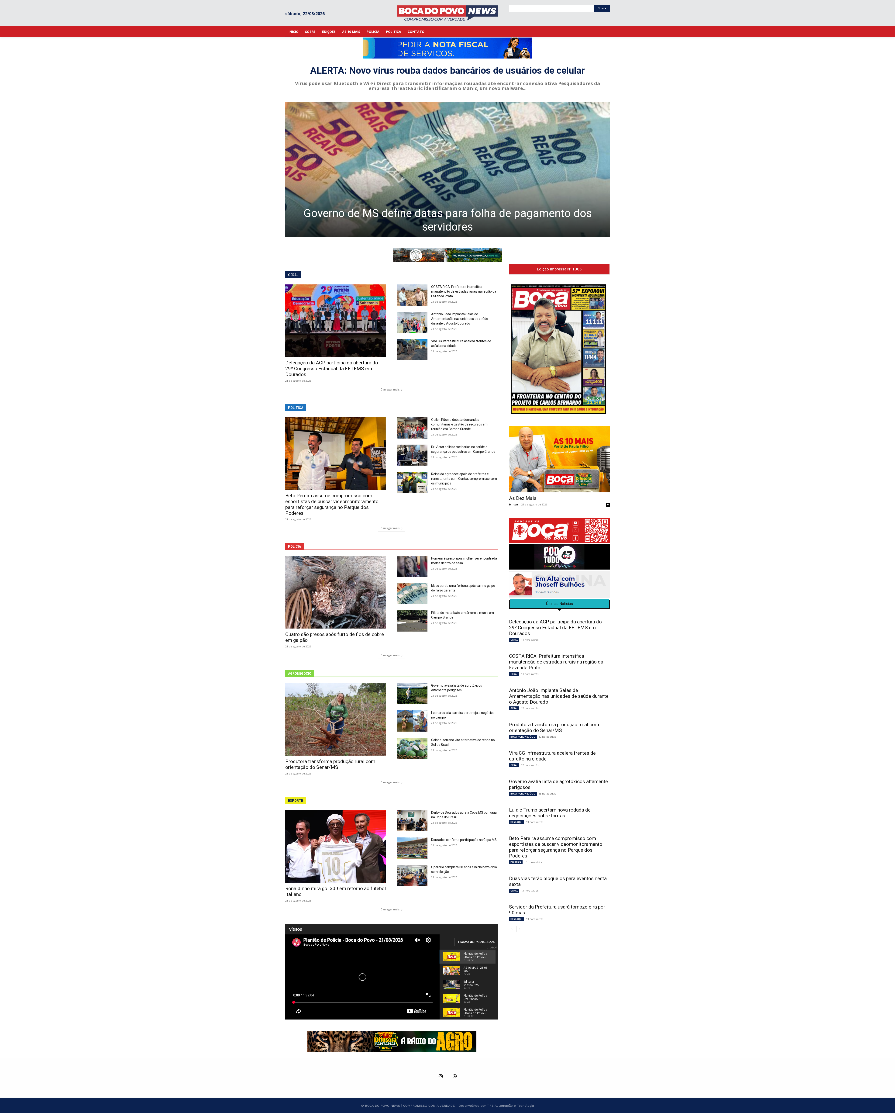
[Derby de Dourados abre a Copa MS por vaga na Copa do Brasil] (412, 820)
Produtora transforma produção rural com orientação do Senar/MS (330, 764)
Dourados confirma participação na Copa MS (464, 840)
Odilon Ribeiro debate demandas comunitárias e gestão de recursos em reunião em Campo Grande (459, 424)
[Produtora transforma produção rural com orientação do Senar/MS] (335, 719)
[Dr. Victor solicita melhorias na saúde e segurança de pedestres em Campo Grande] (412, 455)
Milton (513, 504)
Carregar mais (390, 389)
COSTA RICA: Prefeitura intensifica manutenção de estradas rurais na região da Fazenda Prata (463, 291)
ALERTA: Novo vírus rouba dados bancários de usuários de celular (447, 70)
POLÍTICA (515, 862)
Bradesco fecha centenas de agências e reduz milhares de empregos (447, 220)
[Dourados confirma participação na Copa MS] (412, 848)
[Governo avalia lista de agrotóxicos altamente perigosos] (412, 693)
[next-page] (519, 929)
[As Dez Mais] (559, 459)
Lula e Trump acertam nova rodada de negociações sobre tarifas (550, 813)
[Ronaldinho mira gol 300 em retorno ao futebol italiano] (335, 846)
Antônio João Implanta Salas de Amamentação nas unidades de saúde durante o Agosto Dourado (459, 318)
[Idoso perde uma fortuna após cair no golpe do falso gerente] (412, 594)
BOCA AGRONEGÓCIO (522, 736)
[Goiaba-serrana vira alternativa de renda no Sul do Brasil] (412, 748)
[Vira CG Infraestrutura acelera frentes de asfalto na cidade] (412, 349)
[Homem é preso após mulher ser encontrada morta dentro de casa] (412, 566)
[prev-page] (512, 929)
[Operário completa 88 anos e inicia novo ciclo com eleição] (412, 875)
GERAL (514, 639)
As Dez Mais (523, 498)
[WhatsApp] (454, 1076)
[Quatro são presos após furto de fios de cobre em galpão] (335, 592)
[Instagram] (440, 1076)
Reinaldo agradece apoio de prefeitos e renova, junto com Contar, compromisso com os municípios (464, 478)
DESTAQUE (516, 822)
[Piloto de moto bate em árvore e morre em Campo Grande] (412, 621)
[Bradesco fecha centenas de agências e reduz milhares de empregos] (447, 169)
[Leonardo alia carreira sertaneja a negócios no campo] (412, 721)
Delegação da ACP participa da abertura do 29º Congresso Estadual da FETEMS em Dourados (331, 368)
